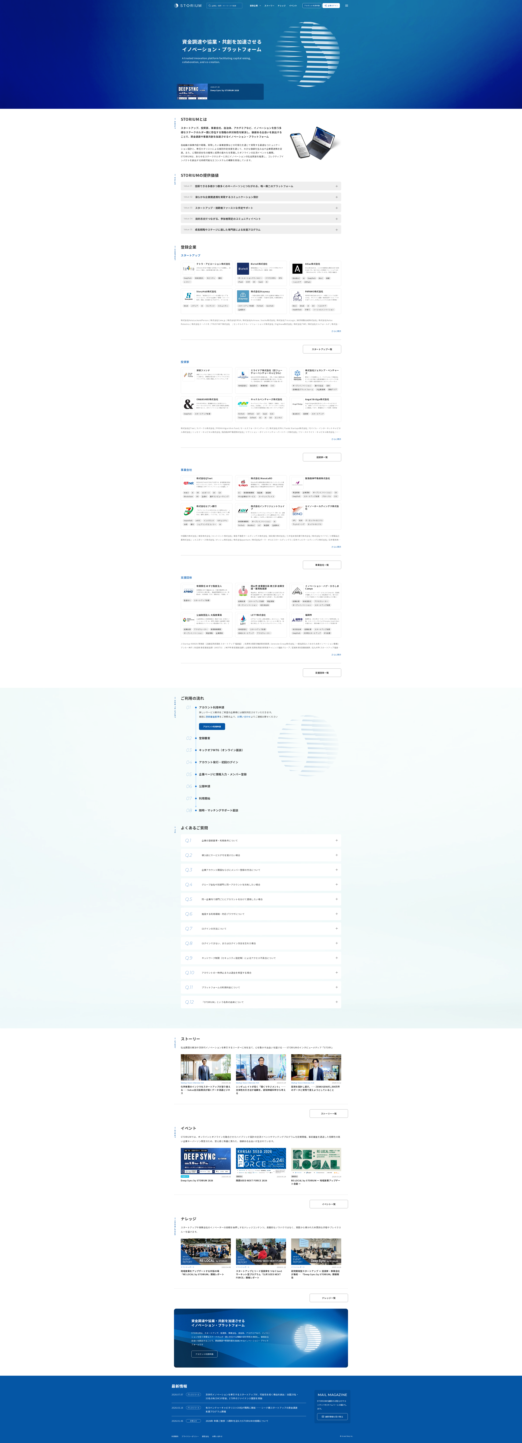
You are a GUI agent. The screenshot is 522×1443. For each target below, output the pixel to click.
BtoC (321, 278)
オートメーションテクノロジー (250, 278)
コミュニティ (223, 306)
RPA (280, 278)
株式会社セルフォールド (319, 324)
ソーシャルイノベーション (323, 309)
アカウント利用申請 (312, 5)
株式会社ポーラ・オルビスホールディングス (272, 539)
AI (266, 282)
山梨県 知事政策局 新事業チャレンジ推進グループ (268, 647)
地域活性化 (199, 278)
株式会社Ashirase (251, 320)
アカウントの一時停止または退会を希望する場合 (218, 972)
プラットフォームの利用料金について (212, 987)
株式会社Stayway (260, 291)
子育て (307, 309)
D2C (272, 414)
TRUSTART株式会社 (221, 324)
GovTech (270, 306)
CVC (272, 385)
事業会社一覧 (322, 564)
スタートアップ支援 (246, 306)
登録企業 (254, 5)
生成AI (204, 496)
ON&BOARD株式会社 (207, 399)
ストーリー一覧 (329, 1113)
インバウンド (209, 520)
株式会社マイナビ (320, 536)
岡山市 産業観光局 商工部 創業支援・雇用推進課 (267, 587)
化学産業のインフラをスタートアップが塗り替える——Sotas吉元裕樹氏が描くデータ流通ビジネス (205, 1090)
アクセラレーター (321, 601)
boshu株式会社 (268, 320)
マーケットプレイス (266, 496)
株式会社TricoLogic (286, 320)
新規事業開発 (249, 492)
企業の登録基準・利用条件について (211, 840)
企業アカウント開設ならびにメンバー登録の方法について (222, 869)
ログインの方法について (206, 928)
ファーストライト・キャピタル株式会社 (317, 432)
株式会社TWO (300, 324)
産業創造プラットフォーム (303, 389)
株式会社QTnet (188, 428)
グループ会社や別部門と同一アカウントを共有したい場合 (222, 884)
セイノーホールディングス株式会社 (322, 507)
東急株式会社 (204, 536)
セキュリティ (222, 520)
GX (220, 492)
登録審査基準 (212, 716)
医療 (328, 278)
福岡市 (308, 615)
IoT (258, 414)
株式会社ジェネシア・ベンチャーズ (322, 371)
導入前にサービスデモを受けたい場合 (212, 855)
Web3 (186, 492)
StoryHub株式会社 (206, 291)
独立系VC (253, 385)
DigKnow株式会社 (283, 324)
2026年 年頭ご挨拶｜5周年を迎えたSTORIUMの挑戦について (237, 1420)
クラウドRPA (270, 278)
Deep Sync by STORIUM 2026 (224, 90)
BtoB (186, 306)
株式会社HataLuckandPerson (195, 320)
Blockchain (188, 496)
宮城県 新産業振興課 (301, 647)
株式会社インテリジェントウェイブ (268, 507)
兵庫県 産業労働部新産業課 (257, 643)
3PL (294, 520)
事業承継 (264, 385)
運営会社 (205, 1436)
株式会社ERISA (234, 320)
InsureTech (188, 520)
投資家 (185, 362)
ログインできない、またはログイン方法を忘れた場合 (220, 943)
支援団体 (186, 577)
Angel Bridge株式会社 (317, 399)
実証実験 (296, 492)
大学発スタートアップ (312, 633)
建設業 (268, 492)
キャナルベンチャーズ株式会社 (266, 399)
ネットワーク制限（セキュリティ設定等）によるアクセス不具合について (230, 958)
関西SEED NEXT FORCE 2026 (251, 1180)
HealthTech (297, 309)
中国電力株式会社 (189, 536)
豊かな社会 (319, 385)
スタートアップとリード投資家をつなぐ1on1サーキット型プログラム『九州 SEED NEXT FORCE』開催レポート (259, 1274)
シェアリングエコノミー (206, 524)
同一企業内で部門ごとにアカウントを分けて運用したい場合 (224, 899)
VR (198, 492)
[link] (220, 92)
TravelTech (242, 417)
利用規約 (175, 1436)
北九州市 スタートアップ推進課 (326, 647)
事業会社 (186, 470)
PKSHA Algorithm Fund (227, 428)
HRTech (307, 282)
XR (197, 496)
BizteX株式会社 (259, 263)
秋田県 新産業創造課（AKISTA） (209, 647)
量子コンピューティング (219, 496)
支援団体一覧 (322, 672)
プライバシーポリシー (190, 1436)
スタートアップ (190, 255)
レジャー (187, 282)
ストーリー (269, 5)
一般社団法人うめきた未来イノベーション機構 (317, 643)
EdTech (253, 417)
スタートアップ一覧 (322, 349)
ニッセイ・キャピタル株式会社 (206, 432)
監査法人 (187, 600)
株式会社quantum (242, 539)
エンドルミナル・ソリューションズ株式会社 (254, 324)
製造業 (259, 492)
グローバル (326, 496)
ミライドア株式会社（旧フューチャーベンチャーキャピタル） (266, 371)
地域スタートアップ (246, 633)
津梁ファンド (203, 370)
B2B (300, 520)
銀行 (192, 524)
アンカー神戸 (187, 647)
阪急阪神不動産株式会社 (233, 432)
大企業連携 (320, 389)
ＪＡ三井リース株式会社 (203, 539)
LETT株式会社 (258, 615)
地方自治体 (264, 605)
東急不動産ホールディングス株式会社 (251, 536)
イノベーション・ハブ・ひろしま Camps (322, 587)
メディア (194, 306)
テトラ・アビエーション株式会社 (213, 263)
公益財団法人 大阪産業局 (209, 615)
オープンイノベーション (302, 385)
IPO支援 (327, 633)
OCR (248, 282)
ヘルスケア (297, 282)
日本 (328, 385)
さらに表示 (336, 331)
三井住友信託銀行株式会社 (299, 536)
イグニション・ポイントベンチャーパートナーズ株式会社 (271, 432)
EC (260, 417)
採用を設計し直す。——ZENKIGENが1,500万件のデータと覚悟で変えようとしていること (315, 1088)
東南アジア (332, 389)
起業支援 (241, 601)
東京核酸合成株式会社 (307, 320)
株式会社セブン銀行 (206, 506)
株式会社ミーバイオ (201, 324)
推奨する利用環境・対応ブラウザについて (215, 913)
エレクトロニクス (314, 524)
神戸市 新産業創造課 (234, 647)
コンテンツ (210, 306)
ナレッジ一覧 (329, 1298)
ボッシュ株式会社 (224, 539)
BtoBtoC (296, 278)
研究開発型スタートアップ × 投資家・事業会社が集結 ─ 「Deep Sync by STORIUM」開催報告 (315, 1274)
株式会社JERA (276, 428)
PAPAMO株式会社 (314, 291)
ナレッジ (282, 5)
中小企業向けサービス (246, 496)
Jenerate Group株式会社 (283, 643)
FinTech (260, 306)
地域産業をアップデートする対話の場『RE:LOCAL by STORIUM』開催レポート (202, 1272)
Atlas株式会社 (312, 263)
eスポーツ (206, 492)
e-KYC (198, 520)
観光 (220, 278)
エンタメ (278, 417)
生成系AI (241, 309)
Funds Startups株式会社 (296, 428)
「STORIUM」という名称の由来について (214, 1002)
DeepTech (188, 278)
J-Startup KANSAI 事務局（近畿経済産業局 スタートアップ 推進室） (212, 643)
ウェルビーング (298, 524)
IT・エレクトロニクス (314, 520)
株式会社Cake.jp (218, 320)
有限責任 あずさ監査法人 (209, 586)
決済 (185, 524)
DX (254, 282)
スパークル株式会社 (206, 428)
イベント (293, 5)
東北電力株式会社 (277, 536)
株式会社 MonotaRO (261, 478)
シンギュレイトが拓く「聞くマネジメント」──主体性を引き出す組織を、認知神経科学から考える (261, 1090)
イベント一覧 (329, 1204)
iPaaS (240, 282)
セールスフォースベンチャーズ (254, 428)
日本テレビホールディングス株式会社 (310, 539)
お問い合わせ (244, 716)
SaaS (261, 282)
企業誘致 (306, 492)
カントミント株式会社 (222, 536)
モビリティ (211, 278)
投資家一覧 (322, 457)
